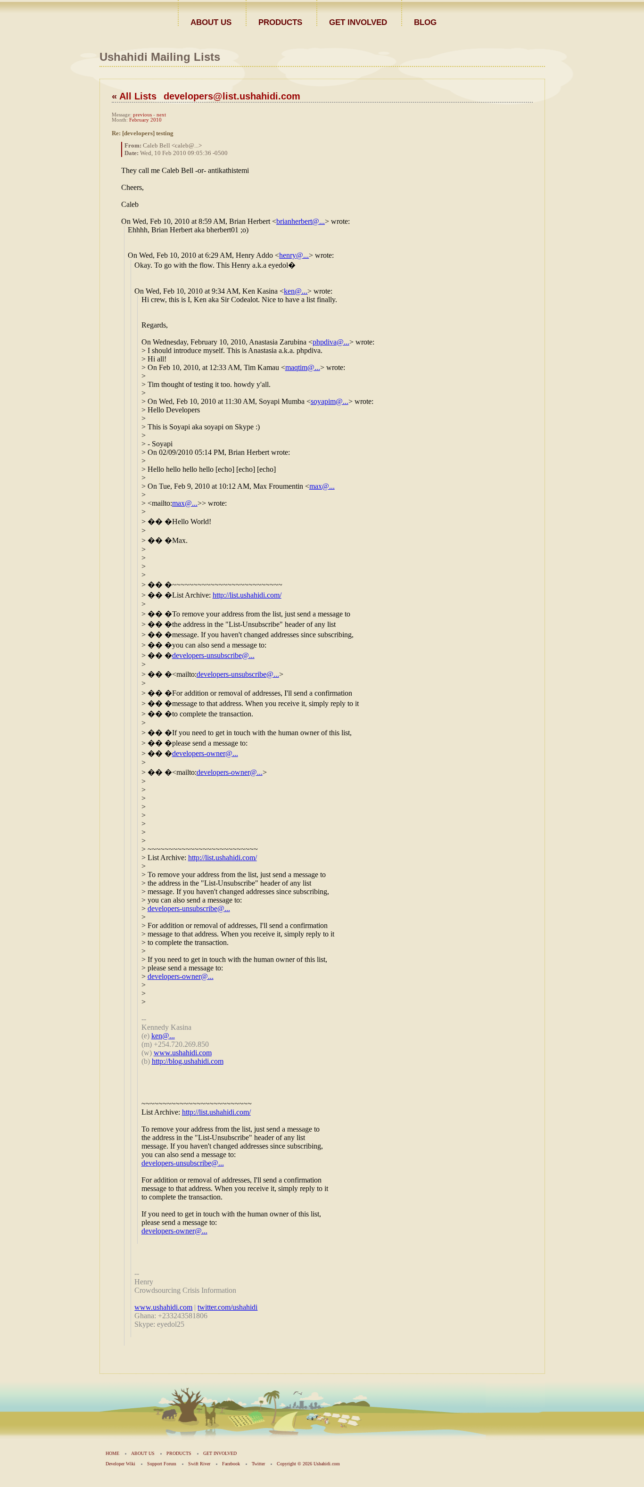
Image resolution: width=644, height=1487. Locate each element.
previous (142, 114)
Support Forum (161, 1463)
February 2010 (145, 120)
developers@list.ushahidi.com (232, 96)
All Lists (138, 96)
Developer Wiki (120, 1463)
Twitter (258, 1463)
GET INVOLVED (358, 22)
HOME (112, 1453)
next (161, 114)
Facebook (231, 1463)
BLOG (425, 22)
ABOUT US (210, 22)
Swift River (199, 1463)
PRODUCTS (280, 22)
